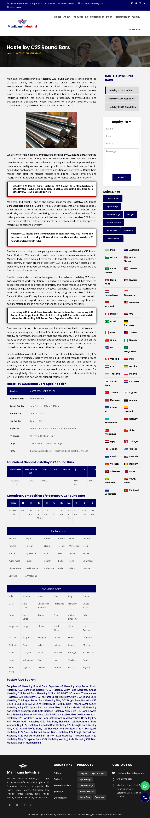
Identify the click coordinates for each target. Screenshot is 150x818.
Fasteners (128, 230)
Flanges (130, 214)
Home (57, 16)
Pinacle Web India (113, 814)
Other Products (114, 238)
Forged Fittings (113, 214)
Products (78, 16)
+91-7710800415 (16, 7)
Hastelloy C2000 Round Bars (122, 107)
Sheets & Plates (114, 222)
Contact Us (133, 29)
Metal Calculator (94, 16)
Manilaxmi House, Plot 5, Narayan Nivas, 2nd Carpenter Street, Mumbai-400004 (42, 3)
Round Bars (112, 230)
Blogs (109, 16)
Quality (136, 16)
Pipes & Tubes (113, 198)
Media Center (122, 16)
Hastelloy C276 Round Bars (122, 98)
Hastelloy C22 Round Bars (121, 90)
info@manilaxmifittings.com (130, 773)
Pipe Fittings (112, 206)
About (66, 16)
